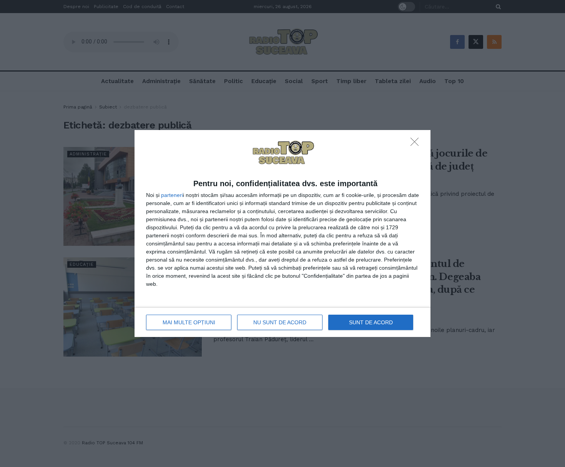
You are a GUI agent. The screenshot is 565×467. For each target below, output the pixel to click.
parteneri (172, 195)
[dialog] (282, 233)
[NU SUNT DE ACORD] (416, 144)
